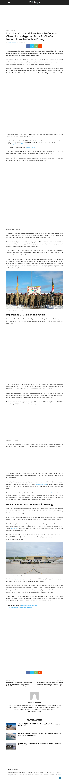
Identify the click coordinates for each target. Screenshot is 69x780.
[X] (32, 46)
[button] (8, 2)
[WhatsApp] (36, 46)
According (14, 528)
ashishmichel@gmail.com (29, 605)
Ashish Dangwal (12, 42)
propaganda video (41, 484)
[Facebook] (28, 46)
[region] (34, 18)
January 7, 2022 (30, 147)
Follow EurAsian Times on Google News (20, 607)
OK (60, 777)
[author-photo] (34, 700)
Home (7, 30)
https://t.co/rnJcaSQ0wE (18, 144)
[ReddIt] (40, 46)
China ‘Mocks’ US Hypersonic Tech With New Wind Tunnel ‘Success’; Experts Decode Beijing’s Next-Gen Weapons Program (19, 684)
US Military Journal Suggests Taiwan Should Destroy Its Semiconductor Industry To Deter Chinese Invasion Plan (50, 684)
